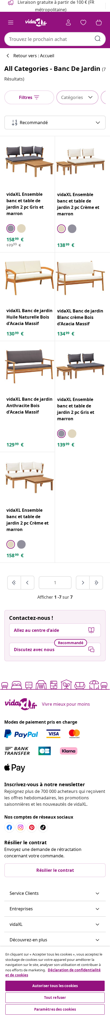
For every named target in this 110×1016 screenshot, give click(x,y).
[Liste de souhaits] (83, 22)
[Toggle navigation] (10, 22)
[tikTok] (43, 827)
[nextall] (96, 582)
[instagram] (20, 827)
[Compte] (68, 22)
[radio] (10, 228)
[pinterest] (31, 827)
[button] (55, 893)
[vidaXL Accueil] (36, 22)
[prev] (27, 582)
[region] (55, 981)
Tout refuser (55, 997)
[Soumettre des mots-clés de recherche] (97, 38)
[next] (83, 582)
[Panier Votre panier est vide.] (98, 22)
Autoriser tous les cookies (55, 985)
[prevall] (14, 582)
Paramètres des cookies (55, 1009)
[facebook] (9, 827)
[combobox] (55, 39)
